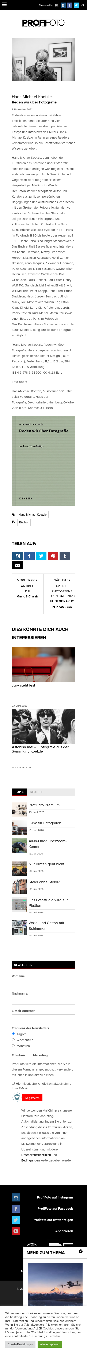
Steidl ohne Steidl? (44, 882)
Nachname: (20, 993)
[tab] (19, 792)
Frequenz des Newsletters (30, 1028)
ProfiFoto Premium (44, 805)
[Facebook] (69, 5)
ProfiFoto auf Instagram (55, 1197)
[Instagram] (63, 5)
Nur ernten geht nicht (46, 864)
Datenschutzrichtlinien (36, 1155)
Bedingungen (30, 1160)
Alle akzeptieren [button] (49, 1344)
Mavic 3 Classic (27, 594)
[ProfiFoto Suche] (82, 5)
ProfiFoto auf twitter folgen (53, 1219)
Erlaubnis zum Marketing (30, 1055)
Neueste (36, 792)
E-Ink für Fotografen (45, 823)
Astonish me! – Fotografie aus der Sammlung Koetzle (40, 749)
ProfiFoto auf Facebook (55, 1208)
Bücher (24, 522)
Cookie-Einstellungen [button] (20, 1344)
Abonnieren (64, 1231)
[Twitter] (76, 5)
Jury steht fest (23, 685)
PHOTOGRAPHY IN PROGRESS (62, 599)
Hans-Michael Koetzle (33, 514)
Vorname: (19, 976)
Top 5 (19, 792)
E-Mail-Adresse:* (23, 1011)
